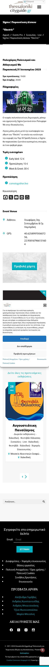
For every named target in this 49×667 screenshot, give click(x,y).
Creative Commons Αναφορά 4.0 (18, 660)
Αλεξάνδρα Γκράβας (25, 597)
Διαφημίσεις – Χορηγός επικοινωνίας (26, 561)
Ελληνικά (30, 2)
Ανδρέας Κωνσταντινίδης (25, 601)
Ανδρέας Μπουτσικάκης (26, 605)
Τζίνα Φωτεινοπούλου (26, 609)
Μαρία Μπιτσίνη (26, 614)
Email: (10, 539)
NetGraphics (24, 653)
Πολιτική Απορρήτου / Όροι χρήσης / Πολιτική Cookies (25, 571)
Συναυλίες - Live (34, 34)
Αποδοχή (24, 338)
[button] (45, 305)
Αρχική (6, 34)
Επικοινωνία (41, 359)
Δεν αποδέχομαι (24, 346)
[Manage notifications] (42, 650)
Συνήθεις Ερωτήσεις (25, 577)
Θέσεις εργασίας (26, 565)
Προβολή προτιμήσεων (24, 353)
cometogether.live (18, 183)
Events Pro (18, 34)
